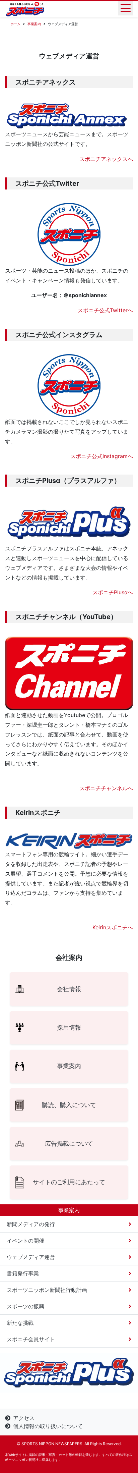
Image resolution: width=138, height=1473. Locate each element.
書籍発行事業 (23, 1273)
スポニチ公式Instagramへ (101, 456)
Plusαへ (123, 592)
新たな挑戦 (20, 1322)
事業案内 (34, 24)
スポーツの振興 (25, 1306)
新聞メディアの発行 (31, 1224)
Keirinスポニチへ (112, 927)
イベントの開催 (25, 1240)
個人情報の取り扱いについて (48, 1426)
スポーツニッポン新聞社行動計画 (47, 1290)
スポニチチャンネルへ (106, 788)
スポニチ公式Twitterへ (105, 310)
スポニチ (103, 592)
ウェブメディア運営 (31, 1257)
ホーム (15, 24)
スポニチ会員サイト (31, 1339)
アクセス (23, 1418)
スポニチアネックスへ (106, 159)
